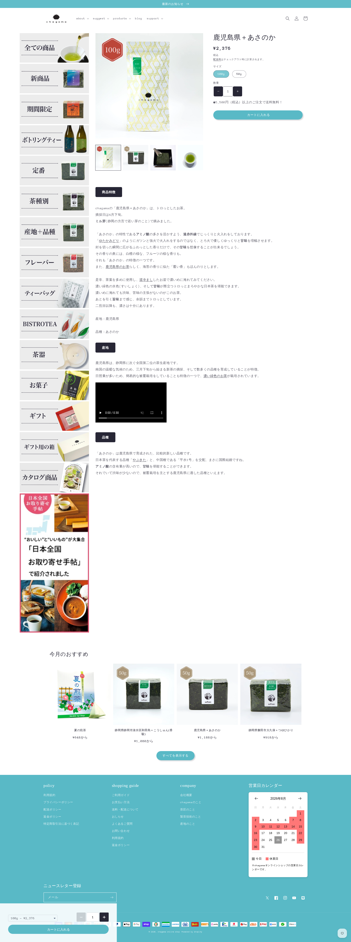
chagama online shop (169, 932)
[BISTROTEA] (54, 337)
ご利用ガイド (121, 795)
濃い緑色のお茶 (215, 376)
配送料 (217, 59)
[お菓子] (54, 399)
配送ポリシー (52, 809)
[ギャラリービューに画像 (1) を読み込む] (108, 157)
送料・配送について (125, 809)
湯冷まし (146, 279)
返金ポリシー (52, 816)
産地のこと (187, 823)
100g (221, 73)
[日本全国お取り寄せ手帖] (54, 563)
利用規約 (49, 795)
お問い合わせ (121, 830)
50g (239, 73)
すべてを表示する (175, 755)
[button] (82, 18)
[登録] (111, 897)
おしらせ (118, 816)
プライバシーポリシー (58, 802)
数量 (216, 83)
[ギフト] (54, 429)
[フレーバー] (54, 276)
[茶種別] (54, 215)
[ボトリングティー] (54, 153)
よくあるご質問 (122, 823)
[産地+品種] (54, 245)
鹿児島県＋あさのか (207, 730)
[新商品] (54, 92)
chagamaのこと (190, 802)
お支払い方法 (121, 802)
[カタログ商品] (54, 491)
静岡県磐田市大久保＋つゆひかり (271, 730)
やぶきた (139, 460)
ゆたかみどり (109, 240)
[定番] (54, 184)
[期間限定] (54, 123)
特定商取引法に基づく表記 (61, 823)
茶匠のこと (187, 809)
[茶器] (54, 368)
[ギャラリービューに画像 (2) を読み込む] (135, 157)
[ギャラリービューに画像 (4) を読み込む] (190, 157)
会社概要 (186, 795)
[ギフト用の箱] (54, 460)
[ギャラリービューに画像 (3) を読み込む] (163, 157)
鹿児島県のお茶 (117, 266)
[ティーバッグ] (54, 307)
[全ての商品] (54, 61)
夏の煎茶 (80, 730)
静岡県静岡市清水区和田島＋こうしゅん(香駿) (143, 732)
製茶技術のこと (190, 816)
